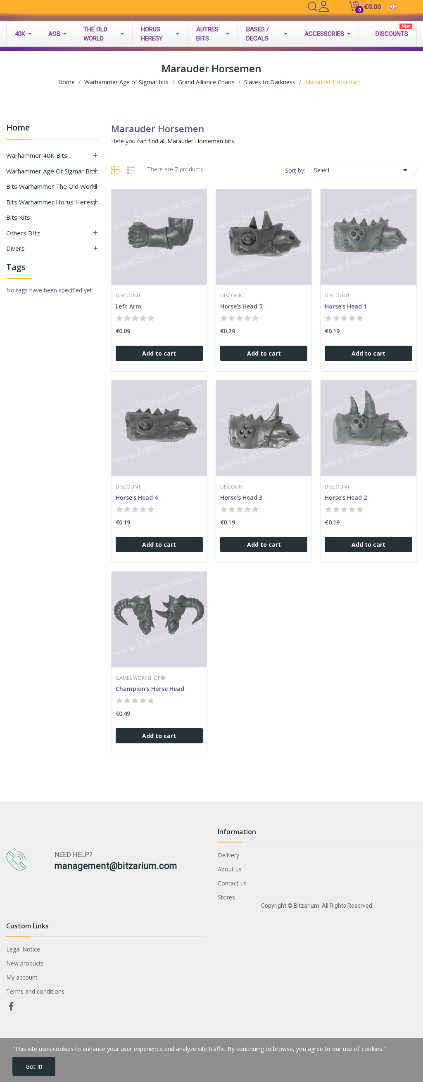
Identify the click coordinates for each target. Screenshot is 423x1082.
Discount (128, 295)
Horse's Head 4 (137, 497)
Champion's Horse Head (150, 689)
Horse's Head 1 (346, 306)
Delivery (228, 855)
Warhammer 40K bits (36, 155)
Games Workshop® (140, 678)
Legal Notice (23, 949)
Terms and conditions (35, 991)
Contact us (232, 883)
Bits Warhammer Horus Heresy (51, 202)
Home (18, 128)
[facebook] (11, 1006)
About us (230, 869)
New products (25, 963)
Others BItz (23, 233)
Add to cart (159, 353)
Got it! (34, 1066)
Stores (226, 897)
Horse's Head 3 (241, 497)
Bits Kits (18, 217)
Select (362, 170)
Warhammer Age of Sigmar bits (51, 171)
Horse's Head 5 (241, 306)
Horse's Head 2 (346, 497)
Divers (15, 248)
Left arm (128, 306)
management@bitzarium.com (116, 866)
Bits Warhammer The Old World (51, 186)
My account (22, 977)
